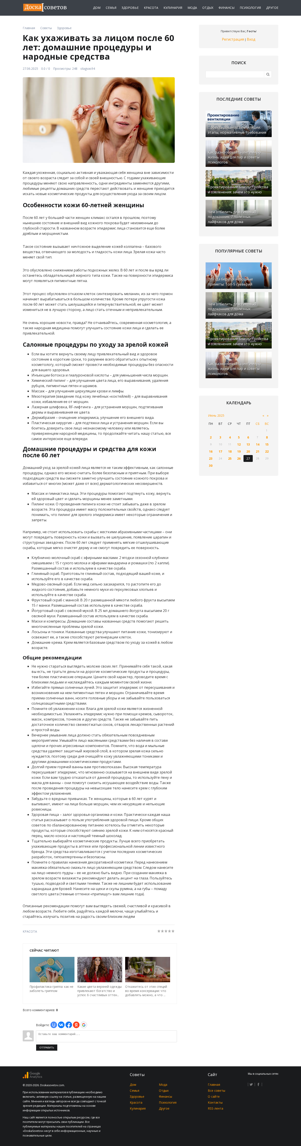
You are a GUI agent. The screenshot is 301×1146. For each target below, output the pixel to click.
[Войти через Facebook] (68, 1025)
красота (30, 931)
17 (220, 451)
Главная (214, 1084)
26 (239, 458)
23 (210, 458)
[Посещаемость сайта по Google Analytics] (32, 1077)
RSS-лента (215, 1108)
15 (267, 444)
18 (230, 451)
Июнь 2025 (216, 415)
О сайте (214, 1096)
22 (267, 451)
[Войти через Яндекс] (76, 1025)
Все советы (216, 1090)
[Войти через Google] (83, 1025)
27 (248, 458)
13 (248, 444)
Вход (251, 39)
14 (257, 444)
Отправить (46, 1047)
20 (248, 451)
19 (239, 451)
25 (230, 458)
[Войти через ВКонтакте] (61, 1025)
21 (257, 451)
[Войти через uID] (53, 1025)
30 (210, 465)
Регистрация (233, 39)
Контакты (215, 1102)
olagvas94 (87, 68)
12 (239, 444)
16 (210, 451)
